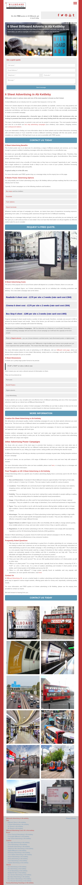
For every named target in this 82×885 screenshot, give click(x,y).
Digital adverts (16, 338)
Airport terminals (11, 207)
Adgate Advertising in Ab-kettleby (18, 862)
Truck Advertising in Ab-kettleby (17, 870)
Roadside (9, 196)
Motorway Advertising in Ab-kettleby (19, 852)
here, (53, 465)
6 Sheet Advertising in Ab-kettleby (18, 824)
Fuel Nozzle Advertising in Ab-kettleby (19, 881)
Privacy (68, 818)
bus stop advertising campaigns (35, 124)
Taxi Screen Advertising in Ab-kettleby (19, 875)
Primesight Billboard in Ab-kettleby (18, 836)
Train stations (10, 202)
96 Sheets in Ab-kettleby (15, 828)
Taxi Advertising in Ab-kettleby (17, 866)
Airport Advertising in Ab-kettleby (18, 856)
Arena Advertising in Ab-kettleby (18, 858)
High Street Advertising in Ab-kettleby (19, 838)
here (40, 572)
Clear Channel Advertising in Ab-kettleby (20, 834)
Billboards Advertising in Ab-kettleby (17, 818)
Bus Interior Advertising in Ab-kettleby (19, 879)
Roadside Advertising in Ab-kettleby (19, 846)
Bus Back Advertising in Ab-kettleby (19, 877)
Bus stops (9, 191)
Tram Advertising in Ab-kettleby (17, 860)
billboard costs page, (63, 350)
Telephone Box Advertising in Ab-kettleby (20, 848)
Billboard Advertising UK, (14, 578)
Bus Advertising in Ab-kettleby (17, 868)
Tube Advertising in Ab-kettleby (17, 844)
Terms (74, 818)
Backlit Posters (10, 385)
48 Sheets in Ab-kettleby (15, 826)
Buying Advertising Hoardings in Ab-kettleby (20, 883)
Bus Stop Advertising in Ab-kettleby (19, 842)
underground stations (14, 127)
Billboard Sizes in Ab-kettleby (17, 822)
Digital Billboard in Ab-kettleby (17, 850)
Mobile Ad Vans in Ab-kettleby (17, 873)
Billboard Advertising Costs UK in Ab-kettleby (20, 830)
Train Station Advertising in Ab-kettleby (20, 854)
